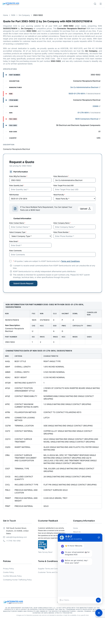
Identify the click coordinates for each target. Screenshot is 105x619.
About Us (77, 532)
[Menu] (100, 4)
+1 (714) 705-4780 (13, 541)
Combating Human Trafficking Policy (17, 580)
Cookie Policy (8, 572)
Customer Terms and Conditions (51, 572)
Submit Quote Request (23, 283)
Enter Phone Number (62, 232)
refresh (98, 537)
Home (5, 15)
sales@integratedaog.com (16, 537)
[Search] (95, 4)
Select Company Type (17, 232)
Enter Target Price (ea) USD (64, 185)
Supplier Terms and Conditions (50, 569)
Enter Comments (15, 251)
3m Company (24, 15)
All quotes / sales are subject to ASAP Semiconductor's (46, 261)
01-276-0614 (83, 112)
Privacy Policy (8, 569)
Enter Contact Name (17, 223)
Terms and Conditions (70, 261)
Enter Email (14, 241)
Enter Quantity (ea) (16, 185)
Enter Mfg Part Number (18, 176)
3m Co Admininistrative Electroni (84, 87)
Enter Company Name (62, 223)
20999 (95, 106)
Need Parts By (59, 195)
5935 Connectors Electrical (86, 119)
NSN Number (14, 195)
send (98, 600)
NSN (13, 15)
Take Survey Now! (45, 552)
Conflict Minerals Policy (12, 576)
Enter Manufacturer (61, 176)
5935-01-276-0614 (77, 93)
